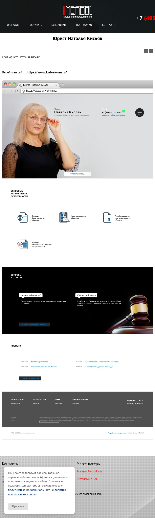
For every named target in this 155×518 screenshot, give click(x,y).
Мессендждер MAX (87, 479)
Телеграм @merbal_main (90, 471)
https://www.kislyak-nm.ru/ (47, 72)
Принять (18, 506)
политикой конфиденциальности (29, 489)
